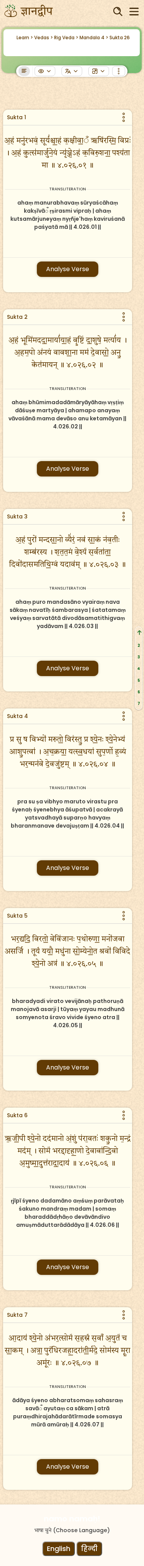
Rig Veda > (66, 37)
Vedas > (43, 37)
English (58, 1548)
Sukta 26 (119, 37)
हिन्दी (89, 1548)
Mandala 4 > (93, 37)
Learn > (25, 37)
